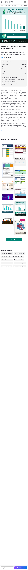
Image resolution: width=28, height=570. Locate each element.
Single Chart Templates (7, 259)
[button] (7, 567)
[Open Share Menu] (25, 57)
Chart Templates (15, 5)
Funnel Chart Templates (7, 263)
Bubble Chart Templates (18, 256)
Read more (4, 130)
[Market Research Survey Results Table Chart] (20, 177)
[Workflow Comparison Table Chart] (7, 185)
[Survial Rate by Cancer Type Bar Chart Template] (20, 208)
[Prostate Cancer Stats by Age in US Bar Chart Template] (20, 193)
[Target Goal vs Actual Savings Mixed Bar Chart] (7, 208)
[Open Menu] (25, 2)
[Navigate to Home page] (7, 2)
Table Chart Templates (19, 253)
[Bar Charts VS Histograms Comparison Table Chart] (7, 151)
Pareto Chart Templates (7, 253)
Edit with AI (22, 568)
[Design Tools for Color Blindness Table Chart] (7, 170)
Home (2, 5)
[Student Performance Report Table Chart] (20, 148)
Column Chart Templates (20, 263)
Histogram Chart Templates (19, 266)
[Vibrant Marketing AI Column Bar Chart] (7, 197)
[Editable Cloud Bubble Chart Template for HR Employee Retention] (20, 227)
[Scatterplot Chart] (20, 161)
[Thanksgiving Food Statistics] (7, 221)
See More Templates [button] (14, 239)
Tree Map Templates (18, 259)
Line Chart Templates (6, 266)
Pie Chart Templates (6, 256)
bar (20, 5)
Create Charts (7, 5)
